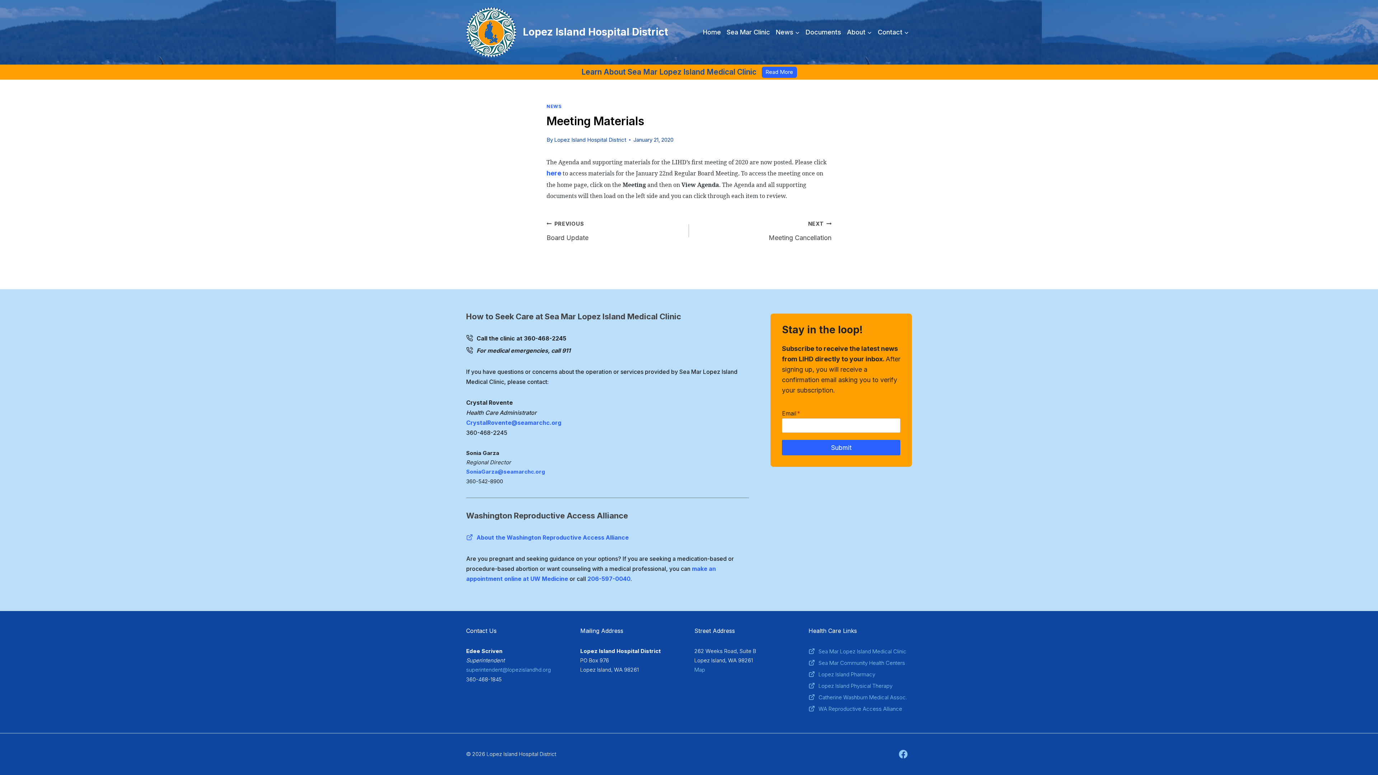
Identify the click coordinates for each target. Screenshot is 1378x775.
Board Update (568, 231)
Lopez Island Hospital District (590, 139)
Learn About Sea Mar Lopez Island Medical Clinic (668, 71)
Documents (823, 32)
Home (712, 32)
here (554, 173)
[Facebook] (903, 754)
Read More (779, 72)
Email (791, 413)
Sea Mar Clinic (748, 32)
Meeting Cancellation (800, 231)
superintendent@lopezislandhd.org (508, 669)
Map (699, 669)
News (554, 106)
